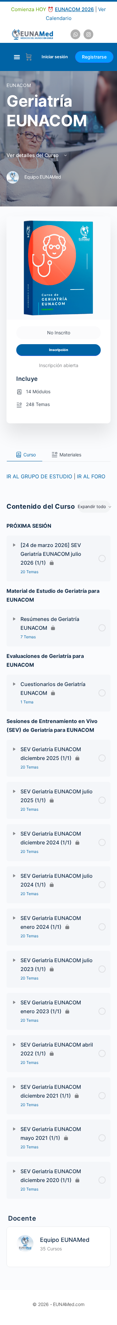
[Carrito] (28, 56)
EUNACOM (18, 85)
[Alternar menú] (17, 57)
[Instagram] (88, 34)
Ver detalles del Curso (33, 155)
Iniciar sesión (55, 56)
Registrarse (94, 57)
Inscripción (58, 350)
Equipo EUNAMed (64, 1239)
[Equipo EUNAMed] (25, 1243)
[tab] (24, 455)
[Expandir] (14, 545)
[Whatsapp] (75, 34)
